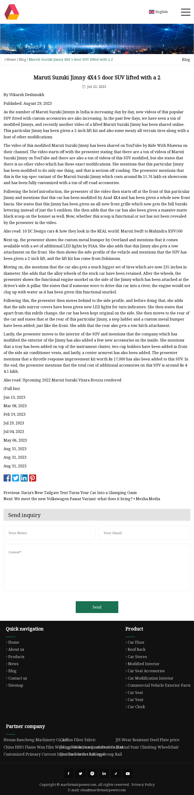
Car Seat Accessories (146, 670)
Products (16, 656)
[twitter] (80, 773)
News (13, 663)
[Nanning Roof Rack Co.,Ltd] (12, 12)
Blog (22, 59)
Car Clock (136, 706)
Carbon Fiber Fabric (78, 739)
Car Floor (136, 642)
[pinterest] (92, 773)
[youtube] (127, 773)
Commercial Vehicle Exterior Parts (159, 685)
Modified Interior (143, 663)
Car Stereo (137, 656)
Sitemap (15, 685)
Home (11, 59)
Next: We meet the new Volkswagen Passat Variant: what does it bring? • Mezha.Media (82, 498)
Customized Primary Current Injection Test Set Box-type (54, 754)
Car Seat (135, 692)
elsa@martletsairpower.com (103, 790)
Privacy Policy (143, 784)
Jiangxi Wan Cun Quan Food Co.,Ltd (91, 747)
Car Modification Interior (150, 678)
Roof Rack (137, 649)
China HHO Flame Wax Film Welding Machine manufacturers (59, 747)
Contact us (17, 678)
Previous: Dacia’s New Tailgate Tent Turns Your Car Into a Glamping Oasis (70, 492)
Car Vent (135, 699)
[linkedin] (104, 773)
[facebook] (68, 773)
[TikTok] (116, 773)
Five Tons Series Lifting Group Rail (91, 754)
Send (97, 607)
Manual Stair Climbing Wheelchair (147, 747)
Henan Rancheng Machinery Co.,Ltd (36, 739)
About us (16, 649)
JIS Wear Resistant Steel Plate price (147, 739)
